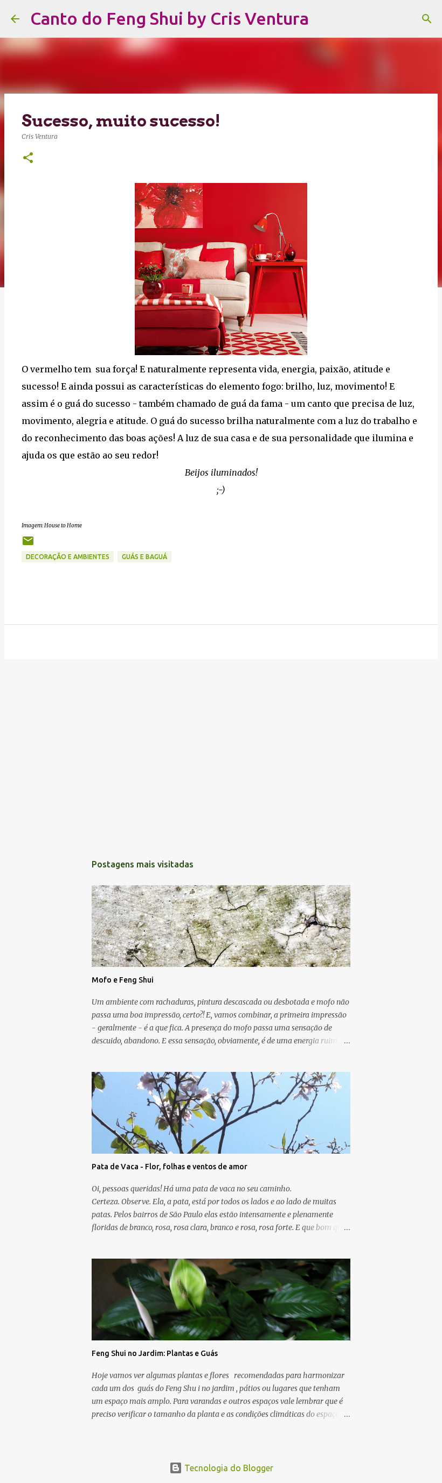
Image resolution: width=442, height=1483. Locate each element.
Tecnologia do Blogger (227, 1468)
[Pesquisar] (323, 19)
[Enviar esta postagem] (28, 544)
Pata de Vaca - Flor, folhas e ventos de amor (169, 1166)
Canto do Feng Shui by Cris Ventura (169, 18)
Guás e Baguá (144, 556)
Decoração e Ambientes (67, 556)
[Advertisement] (221, 750)
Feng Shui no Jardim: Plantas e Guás (155, 1353)
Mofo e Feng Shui (123, 980)
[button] (28, 158)
